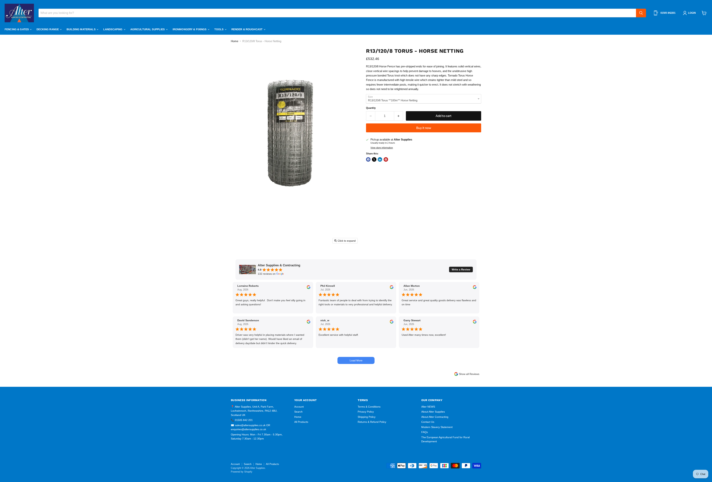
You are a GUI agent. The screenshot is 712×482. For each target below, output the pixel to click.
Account (299, 406)
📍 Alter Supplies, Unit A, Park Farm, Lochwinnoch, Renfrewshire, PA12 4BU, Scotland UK (254, 410)
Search (298, 411)
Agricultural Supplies (148, 29)
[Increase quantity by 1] (398, 116)
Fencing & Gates (17, 29)
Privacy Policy (366, 411)
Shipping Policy (366, 416)
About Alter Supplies (433, 411)
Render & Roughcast (247, 29)
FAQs (424, 432)
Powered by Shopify (241, 471)
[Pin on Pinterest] (386, 159)
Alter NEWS (428, 406)
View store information (381, 147)
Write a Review (461, 269)
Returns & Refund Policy (372, 421)
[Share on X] (374, 159)
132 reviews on (267, 273)
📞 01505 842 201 (242, 420)
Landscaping (113, 29)
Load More (356, 360)
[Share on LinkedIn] (380, 159)
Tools (219, 29)
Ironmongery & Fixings (190, 29)
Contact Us (427, 421)
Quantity (371, 108)
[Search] (641, 13)
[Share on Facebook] (368, 159)
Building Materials (81, 29)
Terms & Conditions (369, 406)
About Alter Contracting (434, 416)
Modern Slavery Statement (437, 427)
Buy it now (423, 128)
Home (234, 41)
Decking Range (48, 29)
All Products (301, 421)
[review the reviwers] (308, 288)
